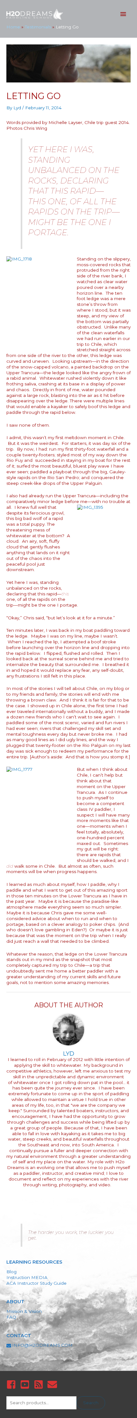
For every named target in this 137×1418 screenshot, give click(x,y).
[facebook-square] (12, 1384)
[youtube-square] (26, 1384)
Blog (11, 1271)
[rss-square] (40, 1384)
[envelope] (53, 1384)
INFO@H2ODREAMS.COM (42, 1345)
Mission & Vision (24, 1311)
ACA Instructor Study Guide (36, 1283)
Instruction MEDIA (26, 1277)
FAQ (11, 1317)
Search (90, 1402)
